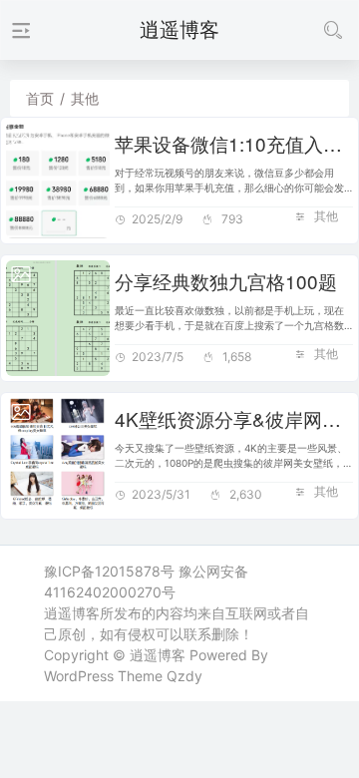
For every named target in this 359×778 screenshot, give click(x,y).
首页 (40, 98)
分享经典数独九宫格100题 (226, 280)
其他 (326, 215)
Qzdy (184, 675)
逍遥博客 (157, 654)
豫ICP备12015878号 (109, 571)
